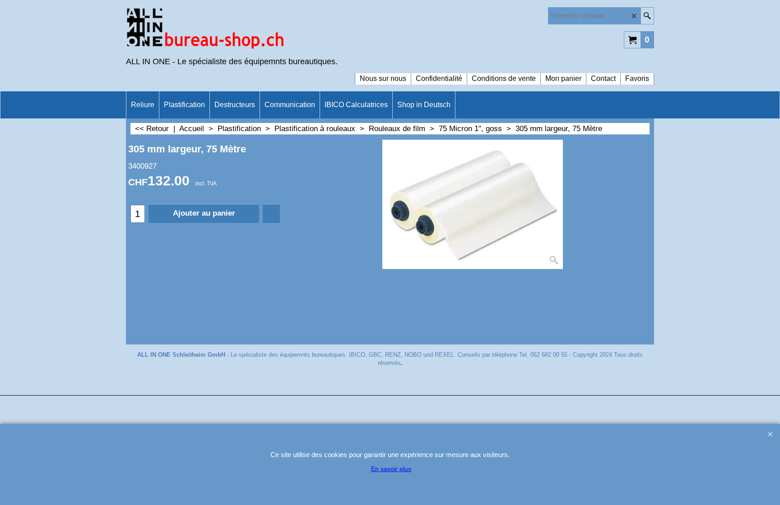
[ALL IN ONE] (205, 29)
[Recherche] (647, 16)
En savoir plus (391, 468)
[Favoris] (271, 213)
